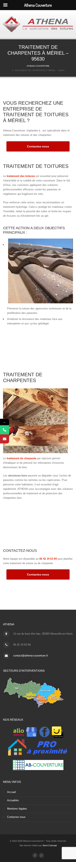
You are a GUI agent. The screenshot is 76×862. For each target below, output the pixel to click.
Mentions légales (17, 808)
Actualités (13, 800)
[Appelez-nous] (4, 429)
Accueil (11, 792)
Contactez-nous (16, 816)
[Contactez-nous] (4, 438)
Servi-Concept (50, 845)
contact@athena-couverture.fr (30, 655)
